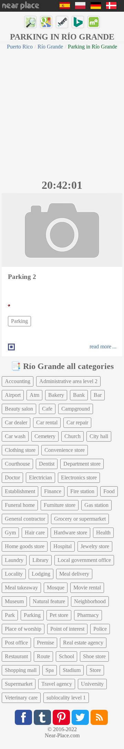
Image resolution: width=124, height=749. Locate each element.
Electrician (40, 477)
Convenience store (64, 450)
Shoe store (94, 656)
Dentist (46, 464)
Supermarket (18, 684)
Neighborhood (90, 601)
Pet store (59, 615)
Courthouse (17, 464)
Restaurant (16, 656)
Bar (98, 395)
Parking (19, 321)
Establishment (20, 491)
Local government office (84, 560)
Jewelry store (95, 546)
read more (100, 346)
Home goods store (24, 546)
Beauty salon (19, 409)
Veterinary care (21, 698)
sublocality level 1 (66, 698)
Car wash (15, 436)
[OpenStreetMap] (30, 22)
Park (10, 615)
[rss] (99, 717)
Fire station (82, 491)
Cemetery (44, 436)
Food (109, 491)
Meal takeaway (21, 587)
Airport (13, 395)
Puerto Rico (20, 47)
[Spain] (65, 7)
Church (72, 436)
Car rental (47, 422)
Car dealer (16, 422)
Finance (52, 491)
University (92, 684)
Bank (79, 395)
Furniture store (59, 505)
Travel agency (56, 684)
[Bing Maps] (78, 22)
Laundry (14, 560)
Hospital (62, 546)
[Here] (62, 22)
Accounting (17, 381)
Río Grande (50, 47)
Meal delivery (74, 574)
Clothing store (20, 450)
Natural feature (49, 601)
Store (95, 670)
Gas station (96, 505)
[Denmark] (111, 7)
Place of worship (23, 629)
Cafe (47, 409)
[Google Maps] (46, 22)
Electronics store (79, 477)
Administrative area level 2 (68, 381)
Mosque (55, 587)
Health (103, 532)
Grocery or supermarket (80, 519)
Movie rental (87, 587)
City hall (99, 436)
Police (100, 629)
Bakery (56, 395)
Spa (49, 670)
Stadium (72, 670)
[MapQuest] (93, 22)
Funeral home (20, 505)
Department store (82, 464)
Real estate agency (83, 642)
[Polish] (80, 7)
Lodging (41, 574)
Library (40, 560)
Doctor (12, 477)
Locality (14, 574)
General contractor (25, 519)
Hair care (35, 532)
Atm (34, 395)
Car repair (77, 422)
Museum (14, 601)
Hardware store (70, 532)
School (66, 656)
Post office (16, 642)
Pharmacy (88, 615)
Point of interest (67, 629)
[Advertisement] (62, 113)
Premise (45, 642)
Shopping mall (21, 670)
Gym (10, 532)
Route (43, 656)
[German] (96, 7)
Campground (75, 409)
